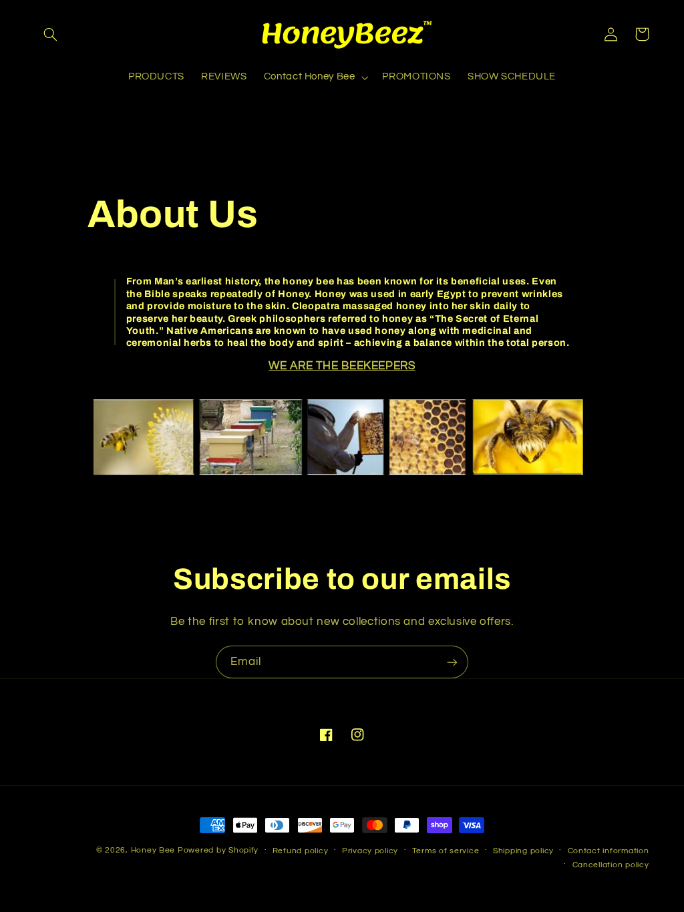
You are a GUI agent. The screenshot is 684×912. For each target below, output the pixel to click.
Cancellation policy (610, 865)
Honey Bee (153, 850)
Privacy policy (370, 851)
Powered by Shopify (218, 850)
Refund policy (301, 851)
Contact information (608, 851)
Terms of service (446, 851)
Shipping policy (523, 851)
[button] (50, 34)
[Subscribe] (452, 662)
